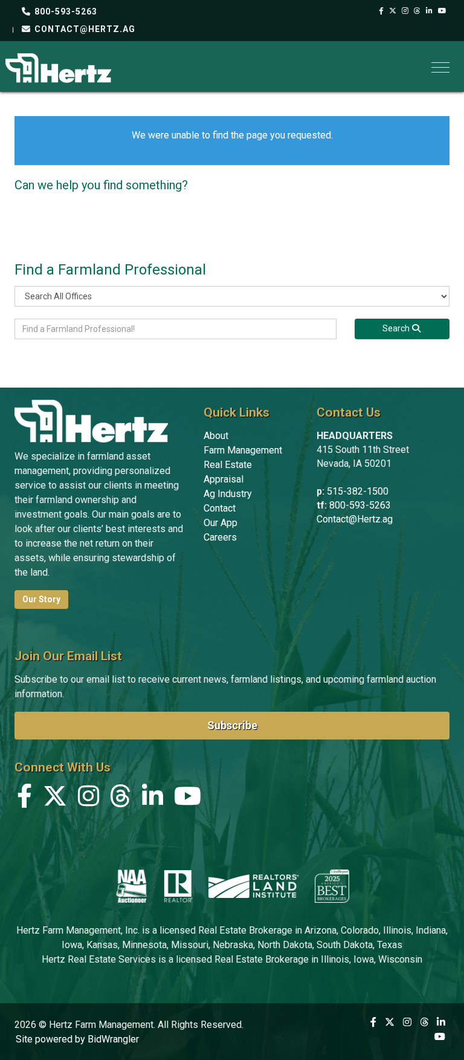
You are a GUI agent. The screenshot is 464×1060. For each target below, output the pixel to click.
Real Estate (228, 464)
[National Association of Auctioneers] (131, 885)
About (216, 435)
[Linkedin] (429, 11)
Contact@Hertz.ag (355, 519)
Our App (220, 522)
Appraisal (223, 479)
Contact (220, 508)
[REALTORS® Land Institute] (254, 885)
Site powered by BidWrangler (77, 1039)
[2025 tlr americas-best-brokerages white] (332, 885)
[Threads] (417, 11)
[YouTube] (442, 11)
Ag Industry (228, 493)
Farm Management (243, 450)
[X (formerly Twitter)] (393, 11)
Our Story (41, 599)
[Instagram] (405, 11)
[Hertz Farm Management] (58, 66)
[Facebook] (381, 11)
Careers (220, 537)
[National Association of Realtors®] (178, 885)
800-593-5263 (64, 11)
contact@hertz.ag (83, 29)
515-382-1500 (357, 491)
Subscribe (232, 725)
